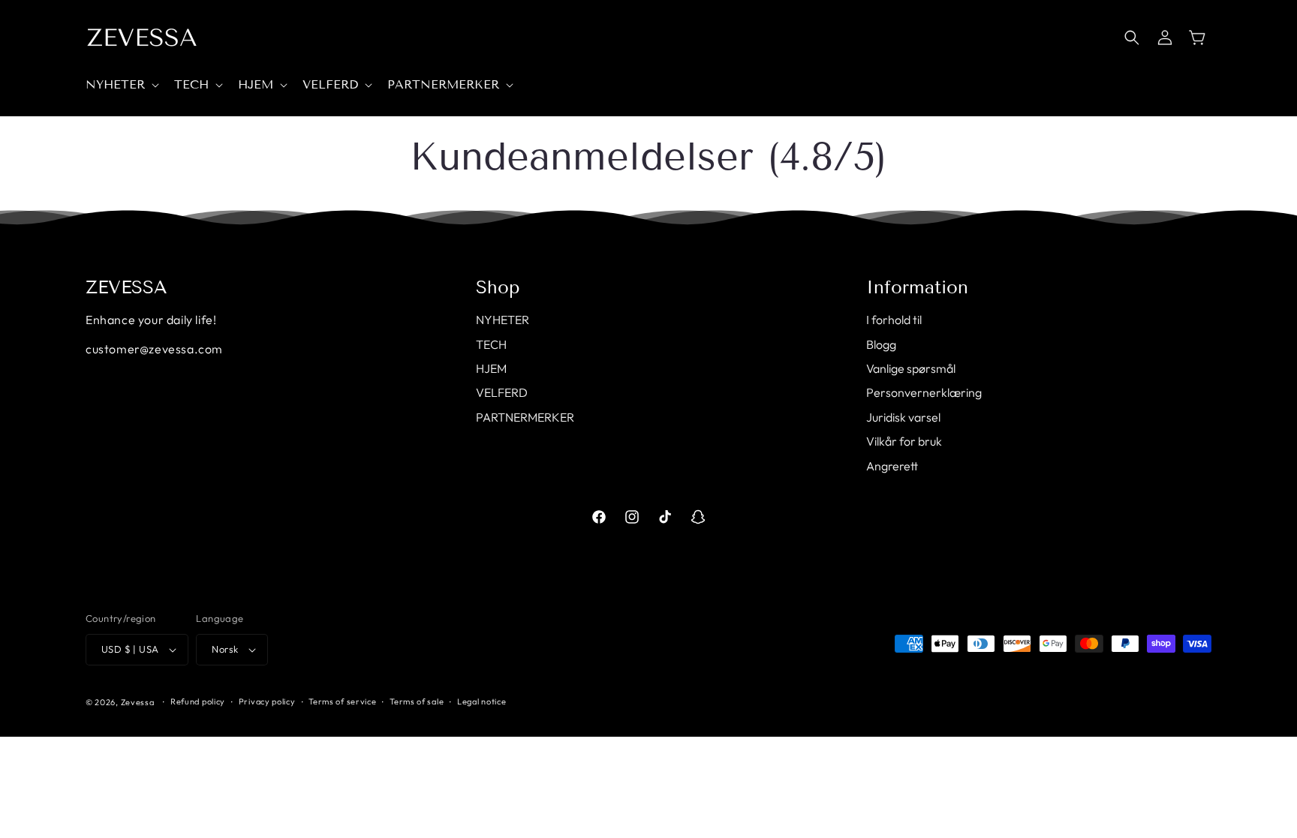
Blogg (881, 344)
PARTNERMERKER (525, 417)
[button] (121, 85)
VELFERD (502, 392)
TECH (491, 344)
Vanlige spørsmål (910, 368)
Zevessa (138, 702)
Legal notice (481, 701)
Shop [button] (498, 287)
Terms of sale (417, 701)
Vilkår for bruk (904, 441)
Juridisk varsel (903, 417)
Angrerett (892, 465)
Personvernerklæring (924, 392)
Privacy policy (267, 701)
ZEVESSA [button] (126, 287)
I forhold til (894, 319)
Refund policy (197, 701)
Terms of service (342, 701)
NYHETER (502, 319)
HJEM (491, 368)
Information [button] (917, 287)
